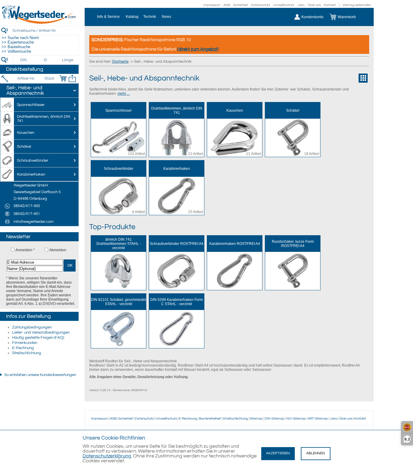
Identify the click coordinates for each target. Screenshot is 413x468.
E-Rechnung (23, 348)
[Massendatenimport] (72, 78)
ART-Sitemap (318, 418)
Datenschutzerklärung (107, 455)
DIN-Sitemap (275, 418)
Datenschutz (260, 5)
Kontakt (330, 5)
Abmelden (57, 250)
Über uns (314, 5)
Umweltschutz (283, 5)
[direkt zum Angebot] (198, 49)
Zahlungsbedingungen (32, 327)
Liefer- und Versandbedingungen (41, 332)
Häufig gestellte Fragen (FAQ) (38, 337)
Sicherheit (240, 5)
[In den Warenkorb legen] (63, 78)
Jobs (300, 5)
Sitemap (256, 418)
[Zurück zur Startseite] (39, 22)
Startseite (120, 61)
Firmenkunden (24, 343)
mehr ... (124, 93)
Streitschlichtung (26, 353)
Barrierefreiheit (210, 418)
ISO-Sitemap (296, 418)
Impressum (211, 5)
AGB (226, 5)
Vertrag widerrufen (357, 5)
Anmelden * (25, 250)
